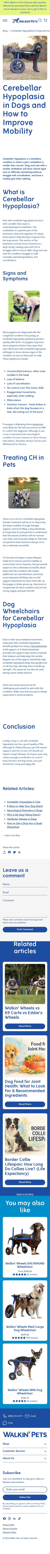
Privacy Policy (39, 1503)
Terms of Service (10, 1528)
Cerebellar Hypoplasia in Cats (23, 802)
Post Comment (25, 929)
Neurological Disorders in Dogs (24, 810)
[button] (45, 20)
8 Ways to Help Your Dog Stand (25, 806)
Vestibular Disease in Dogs (22, 819)
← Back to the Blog (11, 835)
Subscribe (25, 1497)
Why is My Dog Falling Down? (24, 815)
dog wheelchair (39, 646)
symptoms (37, 424)
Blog (5, 30)
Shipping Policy (9, 1532)
